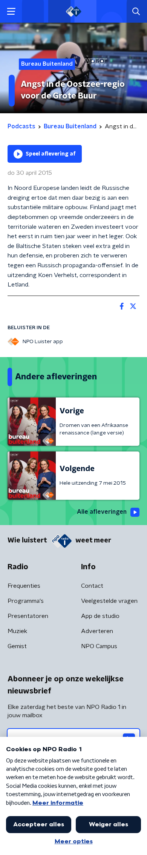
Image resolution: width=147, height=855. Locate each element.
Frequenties (24, 586)
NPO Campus (99, 646)
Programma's (26, 601)
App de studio (100, 616)
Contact (92, 586)
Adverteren (97, 631)
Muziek (17, 631)
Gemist (17, 646)
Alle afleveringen (102, 512)
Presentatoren (28, 616)
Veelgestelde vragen (109, 601)
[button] (11, 11)
